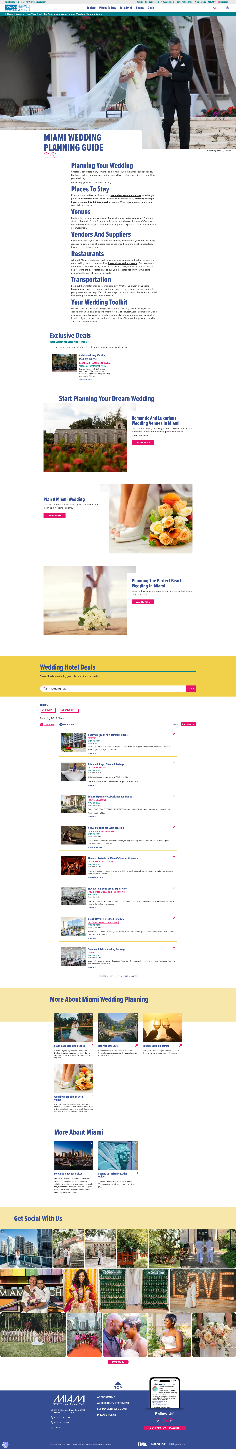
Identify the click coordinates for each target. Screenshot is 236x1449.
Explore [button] (91, 7)
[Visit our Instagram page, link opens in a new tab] (157, 1420)
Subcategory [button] (67, 710)
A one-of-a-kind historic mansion (125, 218)
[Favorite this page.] (46, 155)
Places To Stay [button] (107, 7)
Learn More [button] (143, 442)
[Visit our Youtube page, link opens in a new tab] (170, 1420)
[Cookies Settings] (5, 1445)
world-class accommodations (126, 195)
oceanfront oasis (89, 198)
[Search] (191, 688)
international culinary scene (122, 263)
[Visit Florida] (158, 1444)
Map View (68, 724)
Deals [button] (151, 7)
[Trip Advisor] (177, 1444)
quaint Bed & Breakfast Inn (96, 202)
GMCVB (211, 2)
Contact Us (59, 1427)
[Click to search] (44, 688)
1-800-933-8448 (61, 1422)
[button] (215, 8)
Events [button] (140, 7)
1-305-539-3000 (62, 1417)
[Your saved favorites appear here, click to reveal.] (221, 8)
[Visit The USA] (142, 1444)
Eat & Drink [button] (126, 7)
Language (224, 2)
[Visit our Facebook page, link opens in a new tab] (164, 1420)
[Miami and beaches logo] (69, 1400)
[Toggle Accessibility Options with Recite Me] (227, 8)
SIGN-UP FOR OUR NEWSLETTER (165, 1428)
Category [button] (47, 710)
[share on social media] (53, 155)
